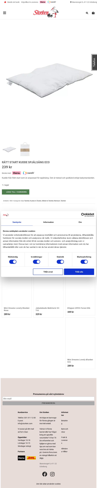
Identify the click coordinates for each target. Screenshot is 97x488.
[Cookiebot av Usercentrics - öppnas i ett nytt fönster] (83, 215)
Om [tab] (80, 222)
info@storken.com (25, 423)
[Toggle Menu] (4, 13)
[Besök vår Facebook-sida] (44, 474)
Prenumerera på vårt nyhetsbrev (48, 394)
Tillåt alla (79, 272)
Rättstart (57, 201)
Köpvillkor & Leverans (29, 2)
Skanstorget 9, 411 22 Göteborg (84, 2)
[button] (90, 22)
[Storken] (46, 11)
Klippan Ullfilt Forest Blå (78, 308)
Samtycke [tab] (17, 222)
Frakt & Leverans (64, 440)
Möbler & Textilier (47, 201)
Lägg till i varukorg (16, 192)
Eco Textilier (25, 201)
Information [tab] (48, 222)
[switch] (36, 262)
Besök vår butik (13, 2)
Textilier (63, 201)
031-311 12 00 (30, 418)
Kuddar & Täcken (35, 201)
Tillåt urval (48, 272)
